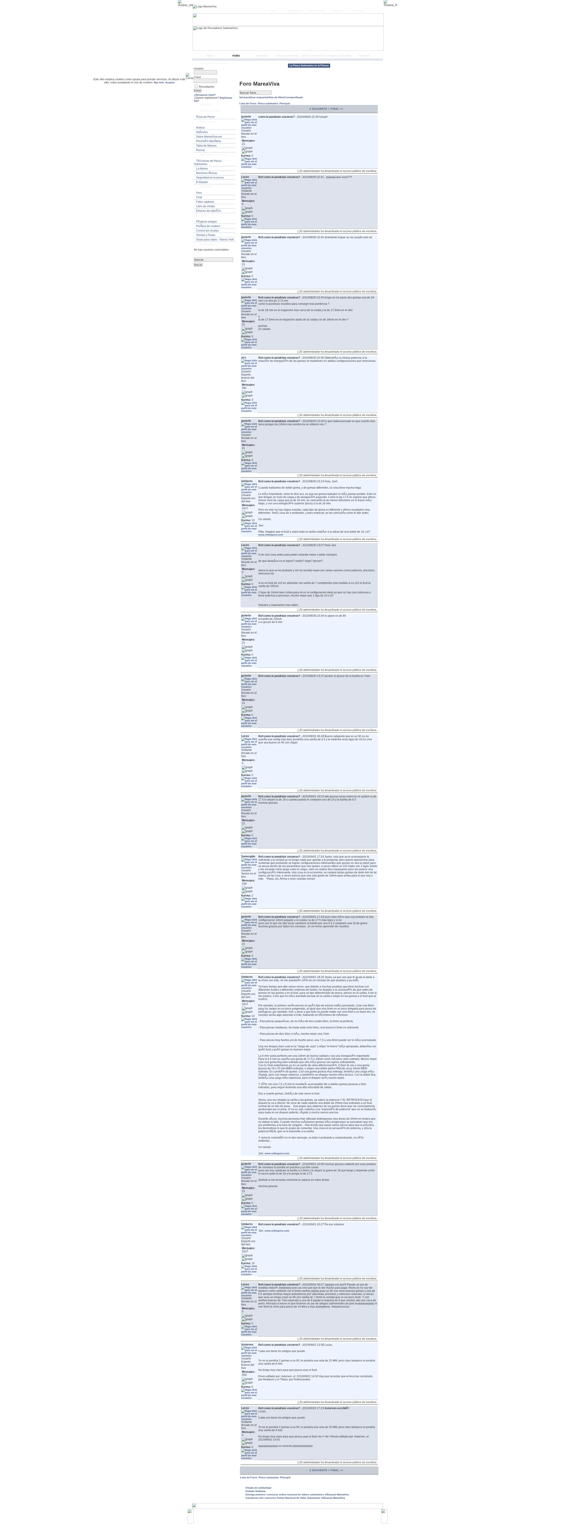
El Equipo (202, 182)
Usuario (198, 68)
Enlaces (338, 10)
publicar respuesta (257, 97)
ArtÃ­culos (202, 132)
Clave (197, 77)
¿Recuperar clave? (205, 94)
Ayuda (299, 97)
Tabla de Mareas (206, 145)
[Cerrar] (191, 76)
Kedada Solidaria (255, 1491)
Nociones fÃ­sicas (206, 173)
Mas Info (159, 82)
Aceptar (170, 82)
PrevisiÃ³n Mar (316, 10)
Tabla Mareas (295, 10)
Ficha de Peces (205, 116)
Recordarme (206, 86)
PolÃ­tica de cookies (208, 226)
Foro (236, 55)
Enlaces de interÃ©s (208, 210)
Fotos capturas (287, 55)
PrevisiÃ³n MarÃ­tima (208, 141)
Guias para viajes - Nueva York (215, 239)
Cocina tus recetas (207, 230)
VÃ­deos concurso (339, 55)
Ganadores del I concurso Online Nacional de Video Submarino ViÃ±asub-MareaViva (295, 1498)
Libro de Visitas (205, 206)
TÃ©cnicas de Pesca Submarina (207, 162)
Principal (284, 103)
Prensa (364, 55)
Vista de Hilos (276, 97)
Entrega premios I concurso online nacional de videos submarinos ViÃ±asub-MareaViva (297, 1494)
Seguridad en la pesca (210, 177)
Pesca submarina (268, 103)
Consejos (289, 97)
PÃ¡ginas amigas (206, 221)
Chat (199, 197)
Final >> (337, 108)
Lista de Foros (248, 103)
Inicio (274, 10)
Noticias (262, 55)
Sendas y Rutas (205, 235)
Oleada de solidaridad (258, 1487)
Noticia (200, 127)
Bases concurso (313, 55)
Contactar (359, 10)
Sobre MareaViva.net (209, 136)
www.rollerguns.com (270, 534)
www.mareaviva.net (288, 1514)
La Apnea (202, 168)
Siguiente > (321, 108)
